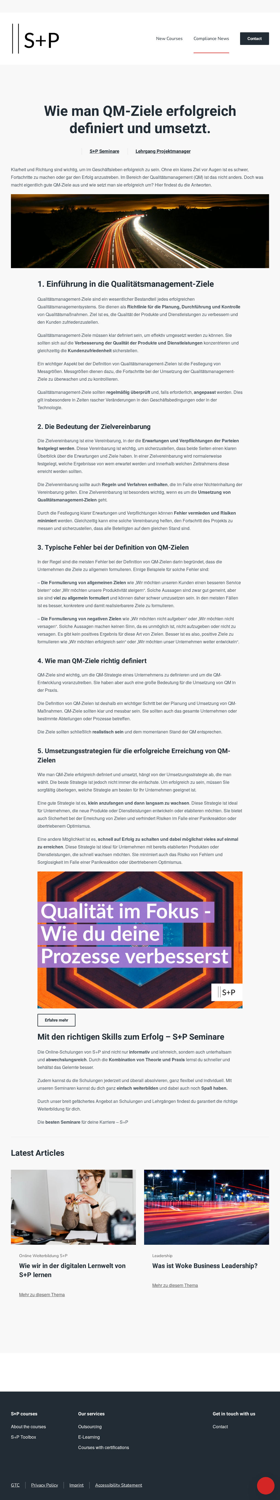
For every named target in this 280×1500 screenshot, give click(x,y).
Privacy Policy (44, 1485)
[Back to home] (35, 38)
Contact (254, 39)
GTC (15, 1485)
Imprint (76, 1485)
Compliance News (211, 39)
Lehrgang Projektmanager (163, 151)
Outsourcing (90, 1426)
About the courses (28, 1426)
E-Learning (89, 1437)
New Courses (169, 39)
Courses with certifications (103, 1447)
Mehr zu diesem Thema (42, 1294)
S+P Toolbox (23, 1437)
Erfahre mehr (56, 1020)
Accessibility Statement (118, 1485)
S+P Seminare (104, 151)
